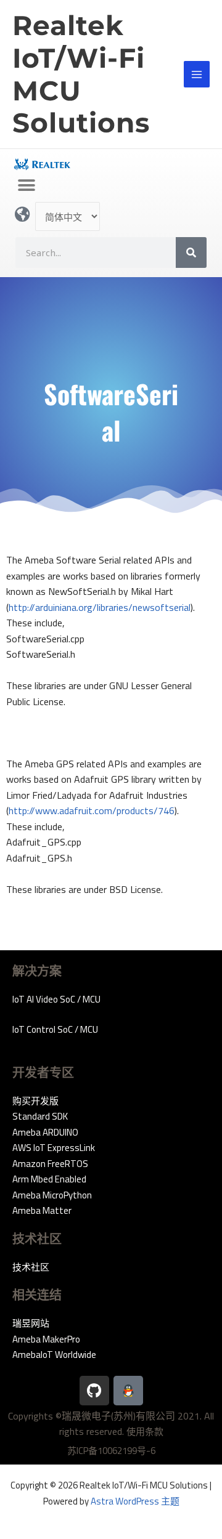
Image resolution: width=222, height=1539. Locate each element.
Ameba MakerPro (46, 1339)
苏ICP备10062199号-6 (111, 1451)
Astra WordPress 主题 (135, 1501)
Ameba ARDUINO (45, 1132)
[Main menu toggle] (197, 74)
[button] (26, 185)
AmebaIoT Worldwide (54, 1354)
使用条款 (144, 1431)
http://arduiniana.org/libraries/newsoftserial (100, 607)
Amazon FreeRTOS (50, 1164)
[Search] (191, 252)
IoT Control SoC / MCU (55, 1029)
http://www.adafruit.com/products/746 (92, 810)
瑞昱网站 (30, 1323)
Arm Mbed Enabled (49, 1179)
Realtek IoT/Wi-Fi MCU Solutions (81, 74)
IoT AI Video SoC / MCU (56, 999)
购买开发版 (35, 1101)
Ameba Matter (42, 1210)
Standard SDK (40, 1116)
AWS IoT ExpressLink (53, 1148)
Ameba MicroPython (52, 1195)
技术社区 (30, 1267)
